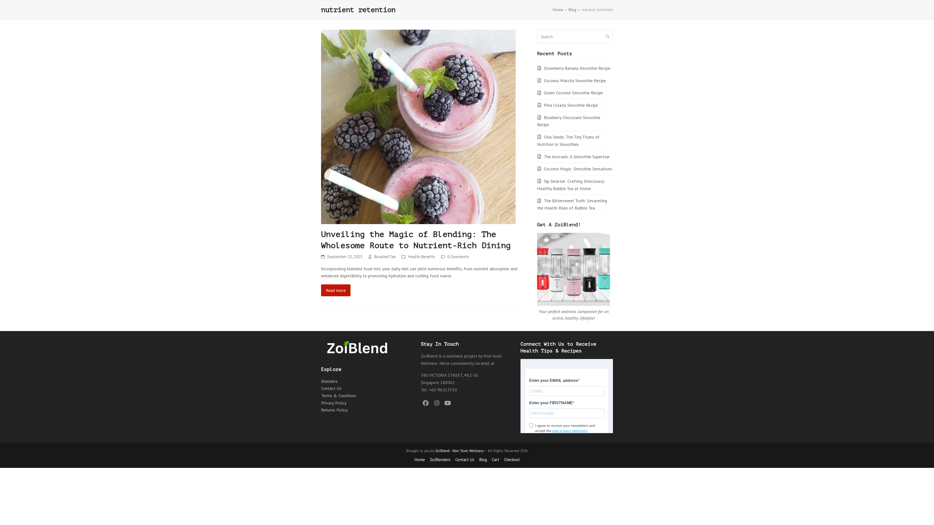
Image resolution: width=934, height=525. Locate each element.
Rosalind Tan (385, 256)
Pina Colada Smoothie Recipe (571, 105)
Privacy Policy (333, 403)
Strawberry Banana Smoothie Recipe (577, 68)
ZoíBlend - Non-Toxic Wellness (459, 450)
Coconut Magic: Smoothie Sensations (578, 169)
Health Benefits (421, 256)
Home (419, 459)
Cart (495, 459)
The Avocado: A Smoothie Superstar (577, 156)
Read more (336, 290)
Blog (483, 459)
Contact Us (331, 388)
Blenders (329, 381)
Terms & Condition (338, 395)
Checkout (512, 459)
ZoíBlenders (440, 459)
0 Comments (458, 256)
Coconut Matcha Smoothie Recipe (575, 80)
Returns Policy (334, 410)
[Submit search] (608, 36)
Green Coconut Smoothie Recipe (573, 93)
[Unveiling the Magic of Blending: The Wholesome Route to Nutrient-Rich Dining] (418, 126)
